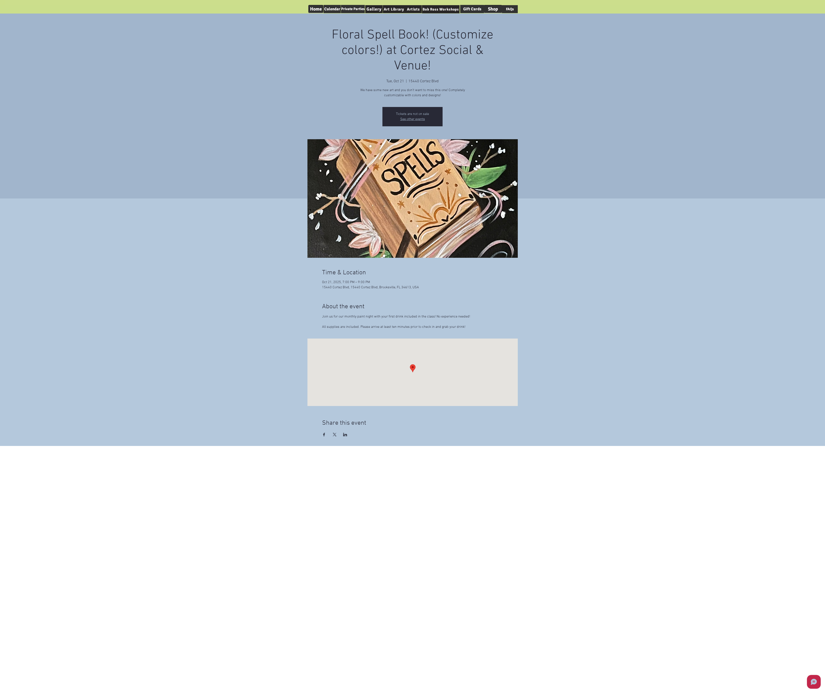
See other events (412, 119)
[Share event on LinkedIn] (345, 434)
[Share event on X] (335, 434)
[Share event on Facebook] (324, 434)
